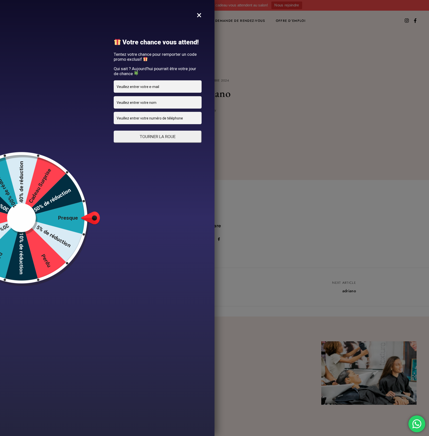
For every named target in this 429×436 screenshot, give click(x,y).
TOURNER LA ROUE (158, 136)
